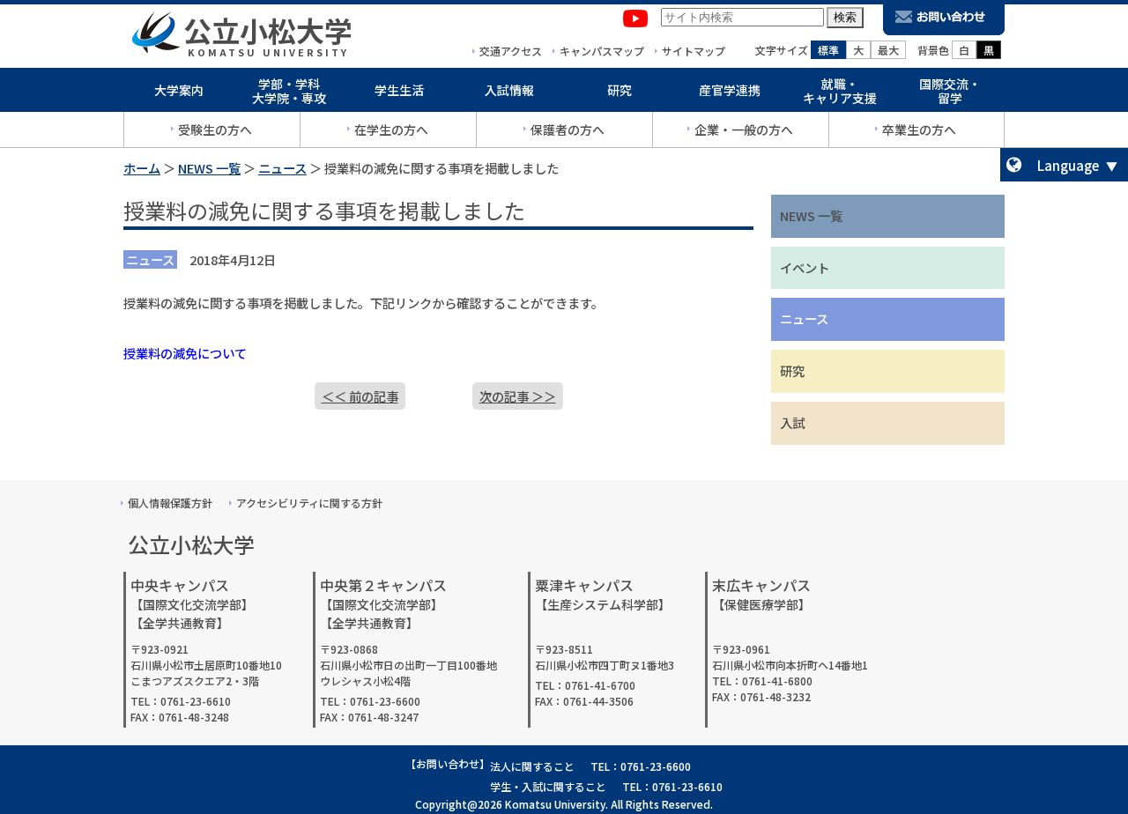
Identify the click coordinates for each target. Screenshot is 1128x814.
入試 (792, 422)
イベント (804, 267)
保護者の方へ (568, 129)
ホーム (141, 168)
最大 (888, 49)
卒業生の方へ (919, 129)
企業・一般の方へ (743, 129)
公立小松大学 (267, 30)
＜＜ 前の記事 (360, 396)
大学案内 (179, 90)
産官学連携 (730, 90)
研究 (619, 90)
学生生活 (399, 90)
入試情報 (509, 90)
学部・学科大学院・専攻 (289, 91)
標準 (828, 49)
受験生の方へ (215, 129)
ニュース (282, 168)
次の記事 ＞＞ (517, 396)
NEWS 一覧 (209, 168)
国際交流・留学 (950, 91)
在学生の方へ (391, 129)
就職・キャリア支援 (840, 91)
